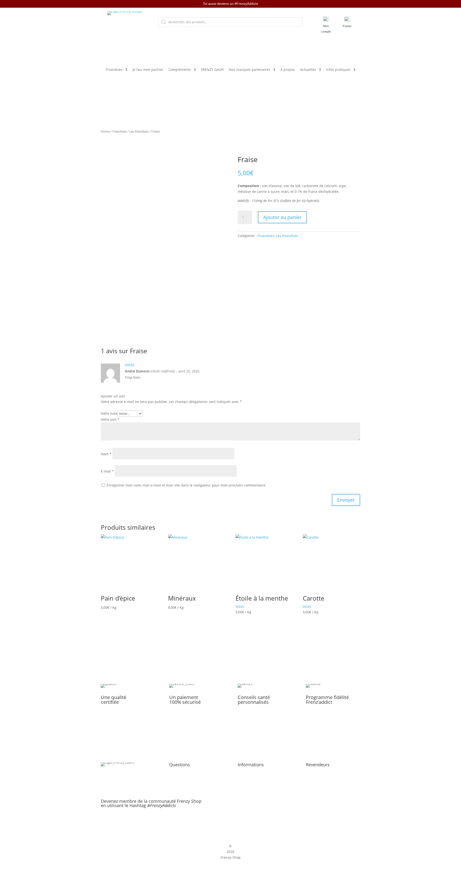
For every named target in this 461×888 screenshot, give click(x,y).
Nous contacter (181, 777)
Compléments (180, 70)
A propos (176, 772)
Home (105, 131)
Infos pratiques (338, 70)
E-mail (107, 471)
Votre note (109, 413)
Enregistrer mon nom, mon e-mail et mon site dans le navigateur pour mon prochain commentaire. (186, 485)
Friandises (114, 70)
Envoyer (346, 500)
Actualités (308, 70)
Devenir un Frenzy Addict (326, 772)
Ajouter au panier (282, 217)
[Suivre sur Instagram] (235, 821)
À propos (287, 70)
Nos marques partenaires (249, 70)
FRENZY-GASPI (212, 70)
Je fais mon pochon (148, 70)
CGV (241, 777)
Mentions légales (251, 772)
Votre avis (110, 419)
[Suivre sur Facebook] (225, 821)
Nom (106, 454)
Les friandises (139, 131)
